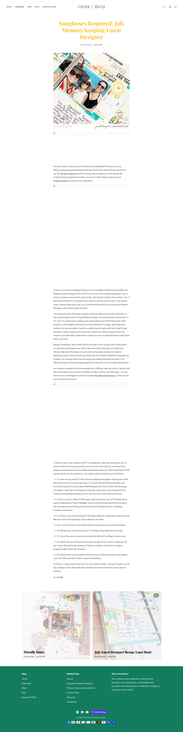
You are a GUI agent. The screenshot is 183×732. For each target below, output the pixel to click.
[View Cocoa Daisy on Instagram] (77, 712)
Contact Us (72, 702)
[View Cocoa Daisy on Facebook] (82, 712)
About (24, 679)
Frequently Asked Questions (80, 683)
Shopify (102, 717)
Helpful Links (73, 674)
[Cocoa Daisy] (91, 7)
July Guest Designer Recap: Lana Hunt (123, 652)
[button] (49, 7)
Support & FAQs (29, 697)
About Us (71, 697)
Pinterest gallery (61, 181)
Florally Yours (34, 652)
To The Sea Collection (67, 173)
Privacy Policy (73, 692)
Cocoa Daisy (86, 717)
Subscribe (26, 683)
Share (60, 577)
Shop (24, 674)
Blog (24, 692)
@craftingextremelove (105, 375)
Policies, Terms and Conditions (81, 688)
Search (70, 679)
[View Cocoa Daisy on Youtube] (87, 712)
